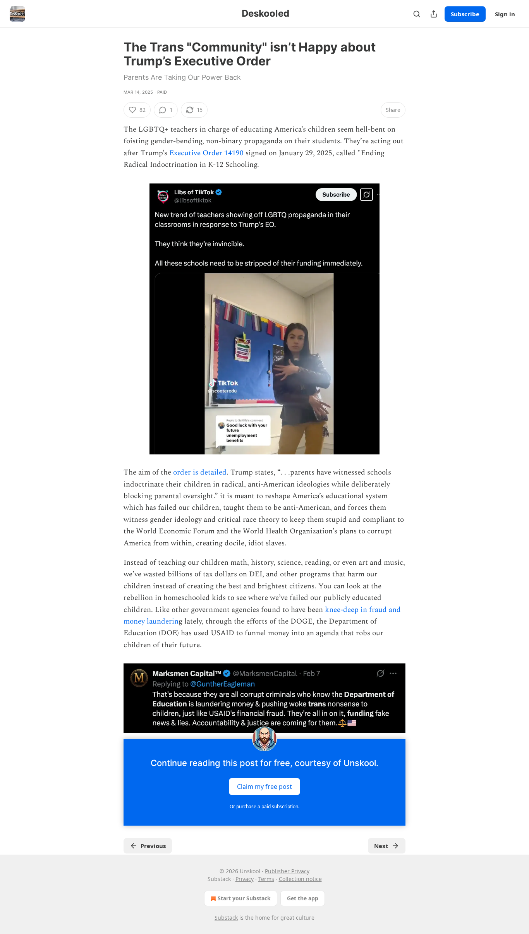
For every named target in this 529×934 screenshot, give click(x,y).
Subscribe (465, 14)
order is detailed (200, 472)
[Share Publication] (433, 14)
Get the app (302, 898)
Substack (226, 917)
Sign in (505, 14)
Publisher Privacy (287, 871)
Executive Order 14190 (206, 153)
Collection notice (300, 879)
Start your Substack (244, 898)
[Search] (416, 14)
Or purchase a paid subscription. (264, 806)
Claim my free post (264, 786)
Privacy (244, 879)
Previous (153, 846)
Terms (266, 879)
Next (381, 846)
